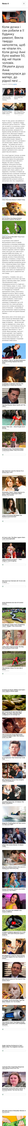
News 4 (5, 3)
